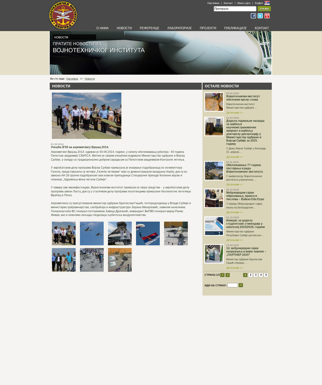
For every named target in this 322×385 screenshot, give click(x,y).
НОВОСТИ (124, 28)
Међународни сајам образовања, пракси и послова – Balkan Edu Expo (245, 196)
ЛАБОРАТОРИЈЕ (179, 28)
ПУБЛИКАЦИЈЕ (235, 28)
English (259, 3)
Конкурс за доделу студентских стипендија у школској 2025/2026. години (245, 224)
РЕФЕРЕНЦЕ (149, 28)
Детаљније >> (235, 112)
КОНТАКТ (262, 28)
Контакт (228, 3)
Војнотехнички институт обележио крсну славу (243, 98)
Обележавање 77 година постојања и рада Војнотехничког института (244, 168)
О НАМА (102, 28)
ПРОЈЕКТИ (208, 28)
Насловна (213, 3)
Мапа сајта (243, 3)
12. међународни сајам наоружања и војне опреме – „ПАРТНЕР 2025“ (246, 251)
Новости (90, 78)
